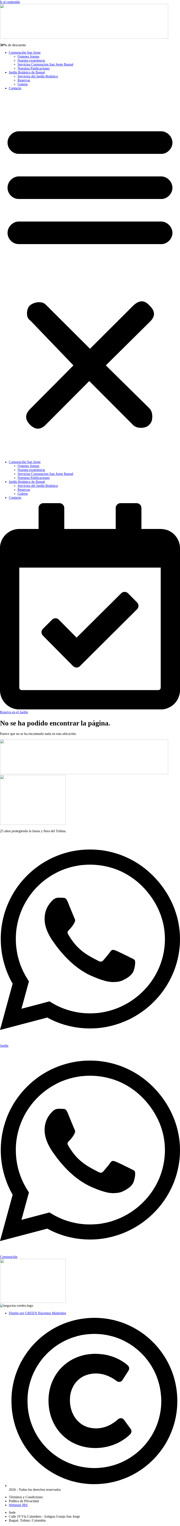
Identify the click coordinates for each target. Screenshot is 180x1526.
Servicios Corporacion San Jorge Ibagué (45, 64)
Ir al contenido (10, 2)
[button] (90, 275)
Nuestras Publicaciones (34, 68)
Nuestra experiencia (31, 60)
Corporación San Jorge (25, 52)
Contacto (15, 88)
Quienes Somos (28, 56)
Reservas (24, 80)
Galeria (23, 84)
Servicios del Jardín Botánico (38, 76)
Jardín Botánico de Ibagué (27, 72)
